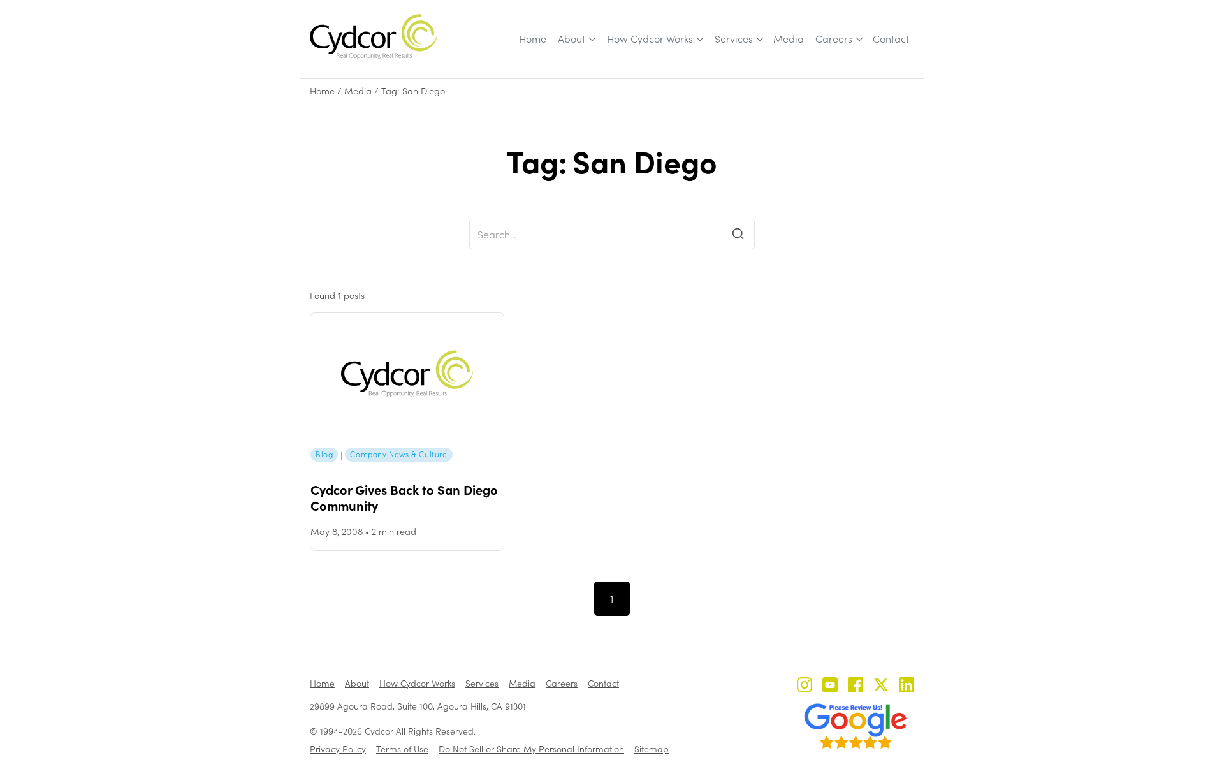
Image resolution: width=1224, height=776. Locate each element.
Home (532, 38)
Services (734, 38)
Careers (833, 38)
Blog (324, 454)
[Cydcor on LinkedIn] (906, 686)
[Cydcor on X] (881, 686)
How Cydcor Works (650, 38)
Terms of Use (402, 749)
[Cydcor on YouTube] (830, 686)
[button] (576, 39)
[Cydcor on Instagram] (804, 686)
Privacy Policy (338, 749)
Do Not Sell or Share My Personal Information (531, 749)
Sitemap (651, 749)
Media (788, 38)
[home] (373, 36)
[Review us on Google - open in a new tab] (855, 726)
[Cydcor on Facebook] (855, 686)
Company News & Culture (398, 454)
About (571, 38)
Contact (891, 38)
